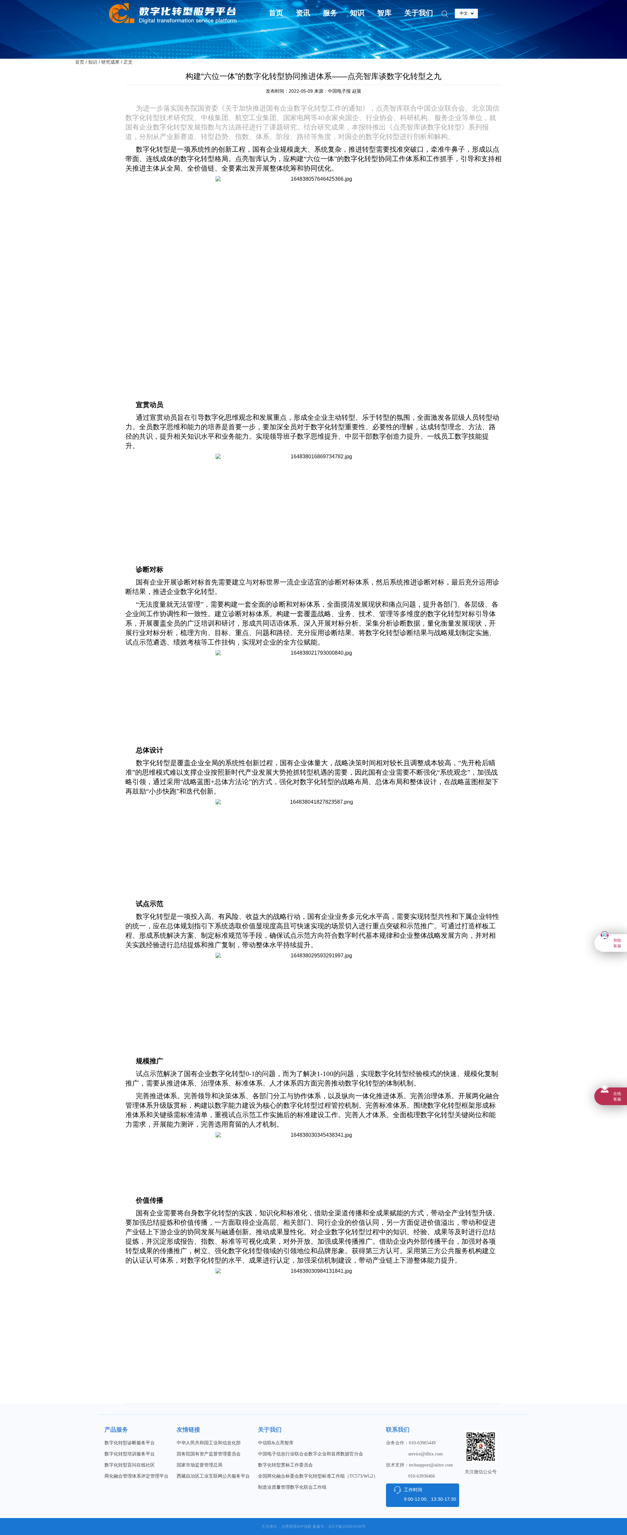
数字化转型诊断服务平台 (129, 1442)
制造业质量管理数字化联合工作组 (292, 1487)
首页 (276, 13)
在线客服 (617, 1096)
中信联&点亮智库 (276, 1442)
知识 (357, 13)
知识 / (94, 62)
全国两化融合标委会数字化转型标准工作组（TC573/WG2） (318, 1476)
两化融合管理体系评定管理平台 (136, 1476)
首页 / (81, 62)
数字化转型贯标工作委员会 (285, 1465)
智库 (384, 13)
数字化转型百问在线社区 (129, 1465)
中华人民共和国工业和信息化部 (209, 1442)
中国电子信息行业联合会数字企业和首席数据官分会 (310, 1453)
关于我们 (418, 13)
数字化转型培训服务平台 (129, 1453)
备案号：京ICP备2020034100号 (339, 1526)
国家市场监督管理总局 (199, 1465)
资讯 (303, 13)
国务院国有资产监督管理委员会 (209, 1453)
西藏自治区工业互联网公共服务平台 (213, 1476)
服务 (330, 13)
